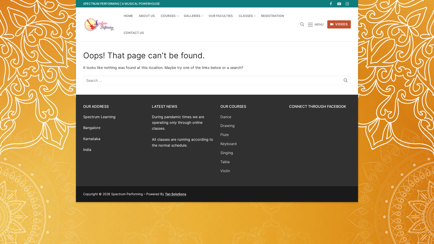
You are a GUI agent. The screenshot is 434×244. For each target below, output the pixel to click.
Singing (226, 152)
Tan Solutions (175, 194)
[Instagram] (347, 3)
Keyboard (228, 143)
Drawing (227, 125)
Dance (225, 117)
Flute (224, 134)
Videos (341, 24)
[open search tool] (302, 24)
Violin (225, 171)
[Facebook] (330, 3)
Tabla (225, 162)
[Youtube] (339, 3)
